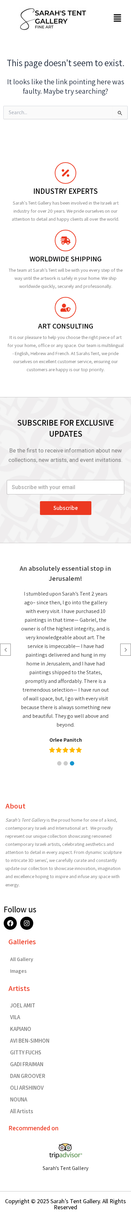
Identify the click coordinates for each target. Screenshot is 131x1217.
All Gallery (21, 959)
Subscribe (65, 508)
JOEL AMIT (22, 1005)
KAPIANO (20, 1029)
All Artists (21, 1111)
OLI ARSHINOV (27, 1087)
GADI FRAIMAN (26, 1064)
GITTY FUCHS (25, 1052)
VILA (15, 1017)
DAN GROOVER (27, 1076)
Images (18, 970)
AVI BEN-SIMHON (29, 1040)
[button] (117, 18)
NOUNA (18, 1099)
